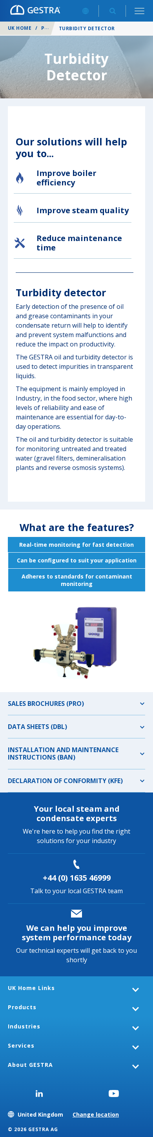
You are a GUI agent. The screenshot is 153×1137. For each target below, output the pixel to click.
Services (21, 1045)
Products (22, 1007)
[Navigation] (139, 11)
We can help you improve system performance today (76, 933)
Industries (24, 1026)
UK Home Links (31, 988)
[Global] (85, 11)
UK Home (19, 28)
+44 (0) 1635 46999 (77, 877)
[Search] (112, 11)
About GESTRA (30, 1064)
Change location (96, 1114)
